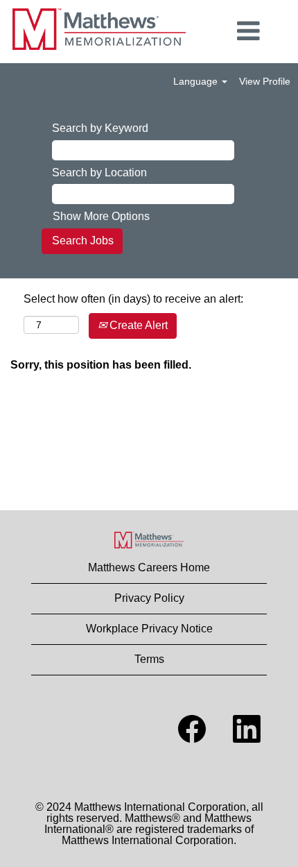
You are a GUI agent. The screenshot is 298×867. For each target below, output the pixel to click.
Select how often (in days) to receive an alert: (133, 299)
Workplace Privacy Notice (149, 628)
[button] (248, 31)
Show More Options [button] (101, 216)
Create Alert (137, 325)
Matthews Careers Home (149, 567)
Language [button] (196, 81)
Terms (149, 659)
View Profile (264, 81)
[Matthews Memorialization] (149, 540)
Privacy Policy (149, 598)
